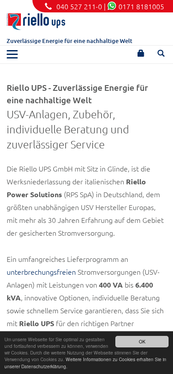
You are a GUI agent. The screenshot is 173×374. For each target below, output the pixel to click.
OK (142, 341)
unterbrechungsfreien (41, 272)
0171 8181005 (141, 6)
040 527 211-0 (79, 6)
